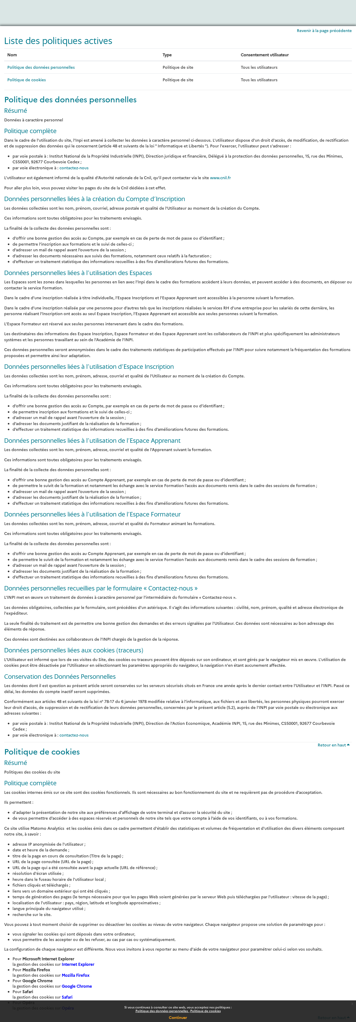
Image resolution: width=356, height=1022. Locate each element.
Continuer (178, 1017)
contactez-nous (74, 167)
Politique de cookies (205, 1010)
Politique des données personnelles (162, 1010)
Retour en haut (332, 744)
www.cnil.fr (220, 177)
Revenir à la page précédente (324, 30)
